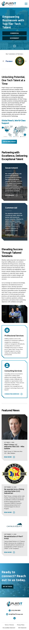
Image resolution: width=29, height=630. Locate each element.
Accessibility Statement (9, 627)
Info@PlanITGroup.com (16, 614)
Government (14, 38)
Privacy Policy (20, 625)
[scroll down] (14, 46)
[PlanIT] (9, 4)
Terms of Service (9, 625)
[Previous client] (3, 61)
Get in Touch (7, 586)
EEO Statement (22, 627)
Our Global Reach (9, 141)
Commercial (14, 33)
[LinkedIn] (14, 618)
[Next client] (25, 61)
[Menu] (26, 4)
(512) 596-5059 (15, 610)
